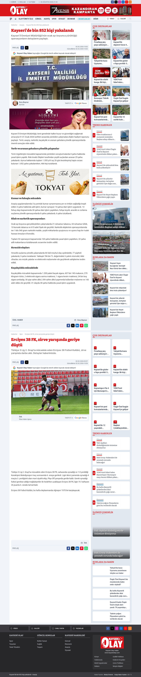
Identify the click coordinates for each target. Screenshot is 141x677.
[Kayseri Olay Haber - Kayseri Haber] (112, 643)
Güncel (38, 19)
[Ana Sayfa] (15, 19)
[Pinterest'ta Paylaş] (81, 325)
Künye (13, 2)
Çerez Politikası (118, 663)
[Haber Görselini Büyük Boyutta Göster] (50, 78)
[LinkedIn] (123, 2)
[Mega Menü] (10, 19)
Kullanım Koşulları (119, 660)
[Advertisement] (50, 302)
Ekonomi (71, 19)
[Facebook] (112, 2)
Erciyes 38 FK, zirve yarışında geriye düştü (39, 334)
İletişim (32, 2)
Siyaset (61, 19)
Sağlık (39, 644)
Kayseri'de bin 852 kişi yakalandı (37, 25)
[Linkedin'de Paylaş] (77, 325)
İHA (25, 418)
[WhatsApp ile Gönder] (86, 325)
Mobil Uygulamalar (100, 663)
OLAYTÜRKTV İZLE (26, 19)
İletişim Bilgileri (118, 666)
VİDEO (112, 19)
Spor (54, 19)
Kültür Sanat (42, 641)
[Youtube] (126, 2)
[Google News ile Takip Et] (80, 103)
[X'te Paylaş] (26, 47)
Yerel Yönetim (14, 647)
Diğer (95, 19)
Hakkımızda (98, 660)
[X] (116, 2)
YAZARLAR (79, 628)
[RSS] (130, 2)
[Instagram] (119, 2)
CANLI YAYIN (59, 628)
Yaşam (40, 647)
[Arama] (130, 18)
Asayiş (47, 19)
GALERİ (123, 19)
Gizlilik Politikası (118, 657)
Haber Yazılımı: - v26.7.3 (113, 674)
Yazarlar (12, 644)
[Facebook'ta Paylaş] (22, 47)
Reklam (22, 2)
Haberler (14, 25)
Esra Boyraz (24, 103)
